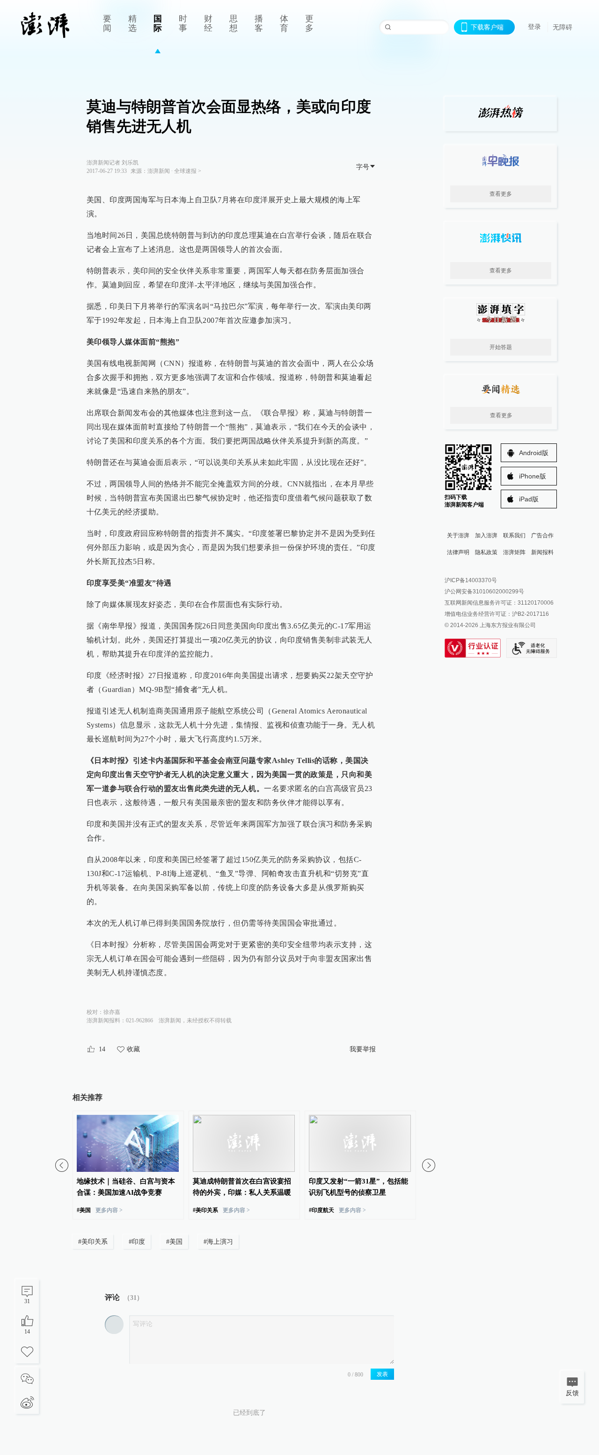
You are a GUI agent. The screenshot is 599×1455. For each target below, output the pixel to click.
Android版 (533, 452)
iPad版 (529, 499)
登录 (534, 26)
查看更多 (500, 194)
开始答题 (500, 347)
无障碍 (562, 27)
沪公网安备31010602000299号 (484, 591)
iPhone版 (532, 476)
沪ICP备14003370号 (471, 580)
